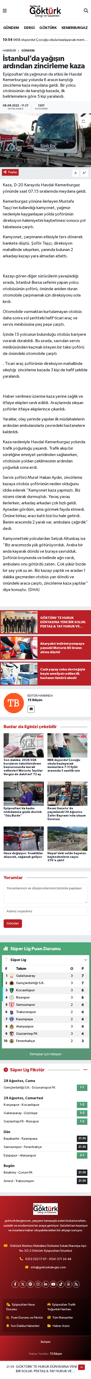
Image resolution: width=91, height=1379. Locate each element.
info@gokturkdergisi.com (48, 1267)
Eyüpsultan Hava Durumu (20, 1307)
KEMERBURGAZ (75, 28)
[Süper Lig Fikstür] (85, 1070)
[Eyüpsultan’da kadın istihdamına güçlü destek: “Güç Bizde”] (24, 793)
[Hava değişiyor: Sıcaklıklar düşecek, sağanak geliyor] (24, 838)
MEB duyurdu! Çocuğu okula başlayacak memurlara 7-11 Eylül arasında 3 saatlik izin (45, 40)
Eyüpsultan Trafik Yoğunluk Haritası (61, 1307)
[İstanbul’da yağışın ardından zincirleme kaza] (45, 140)
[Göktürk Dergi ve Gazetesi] (45, 10)
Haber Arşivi (61, 1325)
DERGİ (29, 28)
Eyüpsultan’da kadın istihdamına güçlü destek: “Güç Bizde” (23, 812)
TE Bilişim (35, 700)
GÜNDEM (11, 28)
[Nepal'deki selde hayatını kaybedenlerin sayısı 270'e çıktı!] (67, 838)
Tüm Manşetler (62, 1317)
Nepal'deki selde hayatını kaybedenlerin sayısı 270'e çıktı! (66, 857)
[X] (22, 1284)
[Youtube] (53, 1284)
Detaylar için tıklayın (45, 1054)
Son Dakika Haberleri (25, 1325)
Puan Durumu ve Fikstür (27, 1317)
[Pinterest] (30, 1284)
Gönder (13, 923)
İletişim (45, 1341)
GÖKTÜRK (48, 28)
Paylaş (12, 172)
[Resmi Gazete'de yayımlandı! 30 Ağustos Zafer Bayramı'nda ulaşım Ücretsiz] (67, 793)
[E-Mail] (31, 709)
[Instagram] (37, 1284)
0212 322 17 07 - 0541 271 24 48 (48, 1259)
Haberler (9, 50)
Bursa (37, 282)
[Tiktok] (60, 1284)
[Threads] (68, 1284)
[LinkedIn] (45, 1284)
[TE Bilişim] (14, 703)
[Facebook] (15, 1284)
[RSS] (76, 1284)
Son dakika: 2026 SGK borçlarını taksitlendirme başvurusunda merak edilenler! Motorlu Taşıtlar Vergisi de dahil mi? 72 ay (23, 767)
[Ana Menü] (5, 11)
